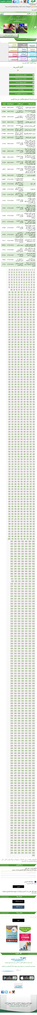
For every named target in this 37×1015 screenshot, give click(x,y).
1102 (22, 576)
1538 (15, 730)
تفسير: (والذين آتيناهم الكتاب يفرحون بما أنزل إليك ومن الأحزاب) (29, 200)
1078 (33, 569)
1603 (33, 755)
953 (15, 526)
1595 (12, 750)
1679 (12, 780)
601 (18, 429)
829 (9, 491)
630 (12, 436)
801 (12, 484)
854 (15, 499)
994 (27, 539)
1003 (26, 541)
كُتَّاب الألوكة (18, 953)
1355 (19, 666)
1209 (15, 613)
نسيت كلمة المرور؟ (32, 883)
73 (24, 284)
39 (26, 277)
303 (21, 347)
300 (30, 347)
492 (21, 399)
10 (16, 270)
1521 (26, 725)
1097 (15, 573)
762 (21, 474)
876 (30, 506)
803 (34, 486)
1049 (12, 556)
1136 (26, 588)
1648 (22, 770)
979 (18, 534)
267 (21, 337)
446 (24, 387)
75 (19, 284)
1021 (12, 546)
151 (18, 304)
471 (30, 394)
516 (30, 407)
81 (31, 287)
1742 (12, 803)
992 (34, 539)
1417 (22, 688)
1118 (16, 581)
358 (18, 362)
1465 (26, 705)
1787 (26, 820)
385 (18, 369)
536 (24, 412)
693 (12, 454)
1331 (30, 658)
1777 (12, 815)
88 (14, 287)
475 (18, 394)
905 (24, 514)
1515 (22, 723)
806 (24, 486)
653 (24, 444)
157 (27, 307)
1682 (26, 783)
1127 (33, 586)
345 (30, 359)
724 (27, 464)
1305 (22, 648)
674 (15, 449)
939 (30, 524)
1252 (12, 628)
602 (15, 429)
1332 (26, 658)
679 (27, 451)
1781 (22, 818)
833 (24, 494)
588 (30, 426)
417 (30, 379)
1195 (15, 608)
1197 (33, 611)
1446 (19, 698)
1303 (30, 648)
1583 (30, 748)
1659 (33, 775)
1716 (30, 795)
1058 (30, 561)
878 (24, 506)
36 (34, 277)
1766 (26, 813)
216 (12, 322)
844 (18, 496)
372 (30, 367)
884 (34, 509)
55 (14, 279)
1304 (26, 648)
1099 (33, 576)
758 (34, 474)
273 (30, 339)
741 (30, 469)
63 (21, 282)
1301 (12, 646)
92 (31, 289)
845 (15, 496)
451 (9, 387)
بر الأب (33, 179)
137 (34, 302)
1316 (33, 653)
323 (15, 352)
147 (30, 304)
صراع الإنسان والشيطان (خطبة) (30, 259)
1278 (19, 638)
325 (9, 352)
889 (18, 509)
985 (27, 536)
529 (18, 409)
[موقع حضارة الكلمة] (23, 50)
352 (9, 359)
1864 (26, 847)
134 (15, 299)
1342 (15, 661)
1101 (26, 576)
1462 (12, 703)
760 (27, 474)
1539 (12, 730)
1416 (26, 688)
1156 (30, 596)
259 (18, 334)
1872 (22, 850)
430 (18, 382)
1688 (30, 785)
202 (27, 319)
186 (21, 314)
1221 (22, 618)
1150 (26, 593)
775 (9, 476)
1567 (12, 740)
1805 (12, 825)
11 (14, 270)
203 (24, 319)
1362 (19, 668)
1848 (33, 843)
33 (14, 274)
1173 (19, 601)
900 (12, 511)
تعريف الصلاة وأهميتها (29, 133)
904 (27, 514)
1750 (33, 808)
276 (21, 339)
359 (15, 362)
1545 (15, 733)
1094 (26, 573)
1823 (22, 833)
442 (9, 384)
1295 (33, 646)
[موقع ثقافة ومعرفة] (13, 45)
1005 (19, 541)
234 (12, 327)
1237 (15, 623)
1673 (33, 780)
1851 (22, 843)
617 (24, 434)
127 (9, 297)
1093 (30, 573)
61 (26, 282)
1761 (19, 810)
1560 (12, 738)
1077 (12, 566)
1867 (15, 847)
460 (9, 389)
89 (11, 287)
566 (15, 419)
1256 (22, 631)
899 (15, 511)
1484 (33, 713)
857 (34, 501)
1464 (30, 705)
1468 (15, 705)
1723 (30, 798)
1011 (22, 544)
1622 (15, 760)
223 (18, 324)
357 (21, 362)
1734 (15, 800)
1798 (12, 823)
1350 (12, 663)
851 (24, 499)
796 (27, 484)
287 (15, 342)
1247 (30, 628)
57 (9, 279)
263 (34, 337)
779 (24, 479)
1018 (22, 546)
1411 (19, 686)
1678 (15, 780)
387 (12, 369)
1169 (33, 601)
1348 (19, 663)
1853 (15, 843)
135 (12, 299)
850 (27, 499)
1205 (30, 613)
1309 (33, 651)
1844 (22, 840)
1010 (26, 544)
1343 (12, 661)
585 (12, 424)
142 (18, 302)
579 (30, 424)
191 (34, 317)
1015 (33, 546)
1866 (19, 847)
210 (30, 322)
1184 (30, 606)
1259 (12, 631)
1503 (15, 718)
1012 (19, 544)
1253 (33, 631)
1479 (26, 711)
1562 (30, 740)
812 (34, 489)
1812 (12, 828)
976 (27, 534)
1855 (33, 845)
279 (12, 339)
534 (30, 412)
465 (21, 392)
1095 (22, 573)
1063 (12, 561)
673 (18, 449)
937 (9, 521)
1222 (19, 618)
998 (15, 539)
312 (21, 349)
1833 (12, 835)
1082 (19, 569)
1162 (33, 598)
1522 (22, 725)
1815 (26, 830)
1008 (33, 544)
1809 (22, 828)
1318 (26, 653)
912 (30, 516)
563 (24, 419)
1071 (33, 566)
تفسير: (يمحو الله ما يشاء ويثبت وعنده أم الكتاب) (30, 157)
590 (24, 426)
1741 (15, 803)
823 (27, 491)
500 (24, 402)
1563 (26, 740)
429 (21, 382)
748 (9, 469)
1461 (15, 703)
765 (12, 474)
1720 (15, 795)
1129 (26, 586)
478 (9, 394)
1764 (33, 813)
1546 (12, 733)
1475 (15, 708)
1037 (30, 554)
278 (15, 339)
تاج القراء (32, 189)
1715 (33, 795)
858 (30, 501)
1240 (30, 626)
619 (18, 434)
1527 (30, 728)
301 (27, 347)
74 (21, 284)
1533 (33, 730)
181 (9, 312)
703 (9, 456)
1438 (22, 696)
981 (12, 534)
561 (30, 419)
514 (9, 404)
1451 (26, 701)
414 (12, 377)
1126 (12, 583)
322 (18, 352)
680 (24, 451)
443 (34, 387)
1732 (22, 800)
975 (30, 534)
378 (12, 367)
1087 (26, 571)
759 (30, 474)
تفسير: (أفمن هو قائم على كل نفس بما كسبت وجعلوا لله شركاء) (29, 215)
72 (26, 284)
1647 (26, 770)
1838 (19, 838)
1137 (22, 588)
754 (18, 471)
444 (30, 387)
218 (34, 324)
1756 (12, 808)
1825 (15, 833)
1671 (15, 778)
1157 (26, 596)
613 (9, 431)
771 (21, 476)
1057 (33, 561)
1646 (30, 770)
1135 (30, 588)
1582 (33, 748)
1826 (12, 833)
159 (21, 307)
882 (12, 506)
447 (21, 387)
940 (27, 524)
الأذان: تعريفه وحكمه (30, 129)
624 (30, 436)
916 (18, 516)
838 (9, 494)
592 (18, 426)
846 (12, 496)
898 (18, 511)
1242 (22, 626)
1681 (30, 783)
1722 (33, 798)
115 (18, 294)
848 (34, 499)
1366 (30, 671)
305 (15, 347)
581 (24, 424)
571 (27, 421)
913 (27, 516)
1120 (33, 583)
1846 (15, 840)
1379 (33, 676)
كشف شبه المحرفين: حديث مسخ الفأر (29, 240)
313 (18, 349)
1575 (33, 745)
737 (15, 466)
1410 (22, 686)
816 (21, 489)
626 (24, 436)
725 (24, 464)
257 (24, 334)
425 (34, 382)
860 (24, 501)
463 (27, 392)
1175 (12, 601)
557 (15, 416)
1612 (26, 758)
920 (34, 519)
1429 (30, 693)
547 (18, 414)
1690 (22, 785)
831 (30, 494)
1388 (26, 678)
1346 (26, 663)
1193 (22, 608)
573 (21, 421)
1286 (15, 641)
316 (9, 349)
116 (15, 294)
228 (30, 327)
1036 (33, 554)
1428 (33, 693)
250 (18, 332)
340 (18, 357)
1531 (15, 728)
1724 (26, 798)
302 (24, 347)
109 (9, 292)
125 (15, 297)
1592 (22, 750)
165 (30, 309)
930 (30, 521)
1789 (19, 820)
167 (24, 309)
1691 (19, 785)
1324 (30, 656)
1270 (22, 636)
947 (34, 526)
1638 (33, 768)
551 (34, 416)
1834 (33, 838)
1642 (19, 768)
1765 (30, 813)
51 (24, 279)
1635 (19, 765)
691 (18, 454)
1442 (33, 698)
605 (34, 431)
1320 (19, 653)
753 (21, 471)
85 (21, 287)
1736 (33, 803)
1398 (15, 681)
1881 (15, 853)
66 (14, 282)
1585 (22, 748)
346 (27, 359)
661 (27, 446)
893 (34, 511)
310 (27, 349)
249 (21, 332)
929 (34, 521)
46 (9, 277)
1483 (12, 711)
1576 (30, 745)
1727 (15, 798)
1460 (19, 703)
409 (27, 377)
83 (26, 287)
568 (9, 419)
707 (24, 459)
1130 (22, 586)
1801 (26, 825)
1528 (26, 728)
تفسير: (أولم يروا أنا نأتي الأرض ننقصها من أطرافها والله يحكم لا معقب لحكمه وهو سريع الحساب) (29, 143)
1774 (22, 815)
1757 (33, 810)
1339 (26, 661)
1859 (19, 845)
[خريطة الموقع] (34, 7)
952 (18, 526)
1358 (33, 668)
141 (21, 302)
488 (34, 399)
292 (27, 344)
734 (24, 466)
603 (12, 429)
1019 (19, 546)
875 (34, 506)
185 (24, 314)
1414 (33, 688)
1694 (33, 788)
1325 (26, 656)
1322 (12, 653)
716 (24, 461)
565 (18, 419)
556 (18, 416)
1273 (12, 636)
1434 (12, 693)
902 (34, 514)
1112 (12, 578)
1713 (15, 793)
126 (12, 297)
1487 (22, 713)
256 (27, 334)
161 (15, 307)
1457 (30, 703)
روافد (22, 90)
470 (34, 394)
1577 (26, 745)
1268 (30, 636)
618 (21, 434)
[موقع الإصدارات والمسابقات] (23, 59)
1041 (15, 554)
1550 (22, 735)
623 (34, 436)
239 (24, 329)
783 (12, 479)
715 (27, 461)
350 (15, 359)
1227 (26, 621)
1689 (26, 785)
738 (12, 466)
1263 (22, 633)
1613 (22, 758)
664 (18, 446)
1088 (22, 571)
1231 (12, 621)
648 (12, 441)
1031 (26, 551)
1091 (12, 571)
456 (21, 389)
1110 (19, 578)
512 (15, 404)
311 (24, 349)
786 (30, 481)
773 (15, 476)
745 (18, 469)
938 (34, 524)
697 (27, 456)
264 (30, 337)
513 (12, 404)
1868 (12, 847)
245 (34, 332)
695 (34, 456)
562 (27, 419)
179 (15, 312)
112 (28, 294)
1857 (26, 845)
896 (24, 511)
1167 (15, 598)
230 (24, 327)
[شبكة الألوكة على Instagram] (24, 1)
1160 (15, 596)
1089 (19, 571)
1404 (19, 683)
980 (15, 534)
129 (30, 299)
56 (11, 279)
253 (9, 332)
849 (30, 499)
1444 (26, 698)
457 (18, 389)
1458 (26, 703)
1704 (22, 790)
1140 (12, 588)
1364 (12, 668)
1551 (19, 735)
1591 (26, 750)
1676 (22, 780)
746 (15, 469)
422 (15, 379)
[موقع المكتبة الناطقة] (32, 59)
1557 (22, 738)
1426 (15, 691)
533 (34, 412)
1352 (30, 666)
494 (15, 399)
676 (9, 449)
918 (12, 516)
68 (9, 282)
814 (27, 489)
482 (24, 397)
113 (25, 294)
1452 (22, 701)
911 (34, 516)
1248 (26, 628)
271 (9, 337)
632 (34, 439)
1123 (22, 583)
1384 (15, 676)
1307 (15, 648)
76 (16, 284)
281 (34, 342)
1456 (33, 703)
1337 (33, 661)
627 (21, 436)
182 (34, 314)
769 (27, 476)
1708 (33, 793)
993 (30, 539)
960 (21, 529)
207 (12, 319)
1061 (19, 561)
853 (18, 499)
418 (27, 379)
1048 (15, 556)
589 (27, 426)
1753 (22, 808)
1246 (33, 628)
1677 (19, 780)
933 (21, 521)
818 (15, 489)
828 (12, 491)
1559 (15, 738)
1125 (15, 583)
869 (24, 504)
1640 (26, 768)
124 (18, 297)
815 (24, 489)
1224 (12, 618)
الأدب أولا (33, 184)
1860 (15, 845)
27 (29, 274)
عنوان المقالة (31, 104)
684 (12, 451)
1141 (33, 591)
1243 (19, 626)
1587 (15, 748)
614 (34, 434)
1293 (15, 643)
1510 (15, 720)
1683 (22, 783)
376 (18, 367)
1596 (33, 753)
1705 (19, 790)
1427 (12, 691)
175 (27, 312)
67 (11, 282)
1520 (30, 725)
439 (18, 384)
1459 (22, 703)
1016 (30, 546)
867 (30, 504)
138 (30, 302)
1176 (33, 603)
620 (15, 434)
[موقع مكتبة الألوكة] (13, 55)
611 (15, 431)
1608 (15, 755)
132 (21, 299)
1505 (33, 720)
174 (30, 312)
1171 (26, 601)
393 (21, 372)
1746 (22, 805)
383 (24, 369)
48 (31, 279)
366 (21, 364)
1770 (12, 813)
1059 (26, 561)
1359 (30, 668)
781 (18, 479)
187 (18, 314)
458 (15, 389)
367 (18, 364)
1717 (26, 795)
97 (19, 289)
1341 (19, 661)
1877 (30, 853)
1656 (19, 773)
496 (9, 399)
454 (27, 389)
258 (21, 334)
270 (12, 337)
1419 (15, 688)
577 (9, 421)
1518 (12, 723)
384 (21, 369)
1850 (26, 843)
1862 (33, 847)
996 (21, 539)
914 (24, 516)
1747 (19, 805)
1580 (15, 745)
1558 (19, 738)
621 (12, 434)
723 (30, 464)
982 (9, 534)
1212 (30, 616)
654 (21, 444)
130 (27, 299)
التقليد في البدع (31, 175)
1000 (9, 539)
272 (34, 339)
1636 (15, 765)
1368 (22, 671)
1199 (26, 611)
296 (15, 344)
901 (9, 511)
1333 (22, 658)
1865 (22, 847)
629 (15, 436)
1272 (15, 636)
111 (30, 294)
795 (30, 484)
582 (21, 424)
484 (18, 397)
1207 (22, 613)
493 (18, 399)
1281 (33, 641)
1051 (30, 558)
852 (21, 499)
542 (34, 414)
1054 (19, 558)
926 (15, 519)
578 (34, 424)
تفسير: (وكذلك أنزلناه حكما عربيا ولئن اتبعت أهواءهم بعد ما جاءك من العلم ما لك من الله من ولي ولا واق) (29, 169)
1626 (26, 763)
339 (21, 357)
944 (15, 524)
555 (21, 416)
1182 (12, 603)
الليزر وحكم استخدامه (29, 126)
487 (9, 397)
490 (27, 399)
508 (27, 404)
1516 (19, 723)
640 (9, 439)
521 (15, 407)
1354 (22, 666)
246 (30, 332)
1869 (33, 850)
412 (18, 377)
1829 (26, 835)
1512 (33, 723)
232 (18, 327)
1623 (12, 760)
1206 (26, 613)
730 (9, 464)
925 (18, 519)
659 (34, 446)
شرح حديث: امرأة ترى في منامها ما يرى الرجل (29, 264)
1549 (26, 735)
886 (27, 509)
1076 (15, 566)
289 (9, 342)
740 (34, 469)
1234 (26, 623)
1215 (19, 616)
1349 (15, 663)
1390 (19, 678)
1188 (15, 606)
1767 (22, 813)
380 (34, 369)
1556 (26, 738)
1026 (19, 549)
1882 (12, 853)
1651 (12, 770)
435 (30, 384)
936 (12, 521)
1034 (15, 551)
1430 (26, 693)
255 (30, 334)
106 (18, 292)
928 (9, 519)
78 (11, 284)
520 (18, 407)
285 (21, 342)
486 (12, 397)
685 (9, 451)
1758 (30, 810)
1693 (12, 785)
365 (24, 364)
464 (24, 392)
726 (21, 464)
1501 (22, 718)
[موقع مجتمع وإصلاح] (32, 50)
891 (12, 509)
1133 (12, 586)
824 (24, 491)
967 (27, 531)
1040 (19, 554)
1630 (12, 763)
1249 (22, 628)
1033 (19, 551)
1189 (12, 606)
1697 (22, 788)
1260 (33, 633)
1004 (22, 541)
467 (15, 392)
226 (9, 324)
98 (16, 289)
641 (34, 441)
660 (30, 446)
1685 (15, 783)
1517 (15, 723)
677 (34, 451)
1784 (12, 818)
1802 (22, 825)
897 (21, 511)
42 (19, 277)
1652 (33, 773)
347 (24, 359)
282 (30, 342)
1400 (33, 683)
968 (24, 531)
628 (18, 436)
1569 (30, 743)
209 (34, 322)
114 (21, 294)
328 (27, 354)
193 (27, 317)
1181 (15, 603)
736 (18, 466)
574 (18, 421)
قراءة (4, 104)
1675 (26, 780)
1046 (22, 556)
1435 (33, 696)
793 (9, 481)
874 (9, 504)
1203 (12, 611)
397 (9, 372)
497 (34, 402)
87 (16, 287)
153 (12, 304)
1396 (22, 681)
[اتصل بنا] (34, 10)
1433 (15, 693)
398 (34, 374)
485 (15, 397)
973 (9, 531)
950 (24, 526)
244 (9, 329)
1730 (30, 800)
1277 (22, 638)
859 (27, 501)
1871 (26, 850)
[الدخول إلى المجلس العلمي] (24, 40)
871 (18, 504)
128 (34, 299)
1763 (12, 810)
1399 (12, 681)
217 (9, 322)
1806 (33, 828)
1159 (19, 596)
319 (27, 352)
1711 (22, 793)
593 (15, 426)
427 (27, 382)
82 (29, 287)
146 (34, 304)
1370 (15, 671)
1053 (22, 558)
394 (18, 372)
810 (12, 486)
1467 (19, 705)
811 (9, 486)
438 (21, 384)
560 (34, 419)
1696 (26, 788)
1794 (26, 823)
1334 (19, 658)
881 (15, 506)
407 (34, 377)
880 (18, 506)
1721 (12, 795)
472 (27, 394)
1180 (19, 603)
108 (12, 292)
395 (15, 372)
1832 (15, 835)
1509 (19, 720)
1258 (15, 631)
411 (21, 377)
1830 (22, 835)
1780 (26, 818)
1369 (19, 671)
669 (30, 449)
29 (24, 274)
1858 (22, 845)
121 (27, 297)
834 (21, 494)
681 (21, 451)
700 (18, 456)
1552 (15, 735)
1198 (30, 611)
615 (30, 434)
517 (27, 407)
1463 (33, 705)
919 (9, 516)
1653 (30, 773)
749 (34, 471)
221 (24, 324)
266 (24, 337)
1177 (30, 603)
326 (34, 354)
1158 (22, 596)
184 (27, 314)
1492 (30, 715)
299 (34, 347)
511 (18, 404)
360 (12, 362)
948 (30, 526)
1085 (33, 571)
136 (9, 299)
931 (27, 521)
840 (30, 496)
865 (9, 501)
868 (27, 504)
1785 (33, 820)
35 (9, 274)
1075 (19, 566)
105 (21, 292)
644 (24, 441)
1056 (12, 558)
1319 (22, 653)
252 (12, 332)
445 (27, 387)
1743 (33, 805)
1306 (19, 648)
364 (27, 364)
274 (27, 339)
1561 (33, 740)
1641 (22, 768)
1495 (19, 715)
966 (30, 531)
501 (21, 402)
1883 (33, 855)
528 (21, 409)
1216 (15, 616)
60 (29, 282)
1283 (26, 641)
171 (12, 309)
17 (26, 272)
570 (30, 421)
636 (21, 439)
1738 (26, 803)
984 (30, 536)
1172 (22, 601)
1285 (19, 641)
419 (24, 379)
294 (21, 344)
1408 (30, 686)
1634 (22, 765)
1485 (30, 713)
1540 (33, 733)
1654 (26, 773)
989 (15, 536)
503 (15, 402)
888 (21, 509)
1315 (12, 651)
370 (9, 364)
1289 (30, 643)
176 (24, 312)
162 (12, 307)
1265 (15, 633)
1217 (12, 616)
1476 (12, 708)
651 (30, 444)
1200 (22, 611)
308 (34, 349)
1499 (30, 718)
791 (15, 481)
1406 (12, 683)
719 (15, 461)
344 (34, 359)
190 (9, 314)
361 (9, 362)
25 (34, 274)
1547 (33, 735)
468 (12, 392)
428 (24, 382)
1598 (26, 753)
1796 (19, 823)
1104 (15, 576)
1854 (12, 843)
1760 (22, 810)
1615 (15, 758)
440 (15, 384)
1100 (30, 576)
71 (29, 284)
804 (30, 486)
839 (34, 496)
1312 (22, 651)
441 (12, 384)
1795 (22, 823)
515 (34, 407)
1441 (12, 696)
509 (24, 404)
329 (24, 354)
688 (27, 454)
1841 (33, 840)
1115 (26, 581)
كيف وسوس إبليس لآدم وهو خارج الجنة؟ (30, 245)
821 (34, 491)
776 (34, 479)
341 (15, 357)
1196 (12, 608)
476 (15, 394)
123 (21, 297)
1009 (30, 544)
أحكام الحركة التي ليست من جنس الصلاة (30, 255)
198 (12, 317)
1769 (15, 813)
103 (27, 292)
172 (9, 309)
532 (9, 409)
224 (15, 324)
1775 (19, 815)
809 (15, 486)
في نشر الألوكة (19, 906)
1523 (19, 725)
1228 (22, 621)
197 (15, 317)
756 (12, 471)
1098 (12, 573)
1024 (26, 549)
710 (15, 459)
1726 (19, 798)
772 (18, 476)
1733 (19, 800)
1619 (26, 760)
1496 (15, 715)
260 (15, 334)
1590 (30, 750)
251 (15, 332)
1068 (19, 563)
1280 (12, 638)
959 (24, 529)
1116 (23, 581)
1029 (33, 551)
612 (12, 431)
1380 (30, 676)
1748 (15, 805)
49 (29, 279)
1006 (15, 541)
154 (9, 304)
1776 (15, 815)
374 (24, 367)
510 (21, 404)
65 (16, 282)
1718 (22, 795)
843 (21, 496)
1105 (12, 576)
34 (11, 274)
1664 (15, 775)
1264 (19, 633)
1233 (30, 623)
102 (30, 292)
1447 (15, 698)
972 (12, 531)
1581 (12, 745)
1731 (26, 800)
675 (12, 449)
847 (9, 496)
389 (34, 372)
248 (24, 332)
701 (15, 456)
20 (19, 272)
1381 (26, 676)
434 (34, 384)
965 (34, 531)
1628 (19, 763)
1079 (30, 569)
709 (18, 459)
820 (9, 489)
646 (18, 441)
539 (15, 412)
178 (18, 312)
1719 (19, 795)
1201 (19, 611)
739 (9, 466)
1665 (12, 775)
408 (30, 377)
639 (12, 439)
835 (18, 494)
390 (30, 372)
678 (30, 451)
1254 (30, 631)
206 (15, 319)
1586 (19, 748)
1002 (30, 541)
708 (21, 459)
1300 (15, 646)
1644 (12, 768)
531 (12, 409)
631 (9, 436)
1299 (19, 646)
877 (27, 506)
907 (18, 514)
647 (15, 441)
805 (27, 486)
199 (9, 317)
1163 (30, 598)
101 (34, 292)
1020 (15, 546)
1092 (33, 573)
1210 (12, 613)
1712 (19, 793)
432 (12, 382)
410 (24, 377)
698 (24, 456)
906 (21, 514)
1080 (26, 569)
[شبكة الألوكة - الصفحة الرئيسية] (28, 7)
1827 (33, 835)
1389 (22, 678)
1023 (30, 549)
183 (30, 314)
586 (9, 424)
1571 (22, 743)
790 (18, 481)
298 (9, 344)
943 (18, 524)
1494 (22, 715)
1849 (30, 843)
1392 (12, 678)
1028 (12, 549)
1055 (15, 558)
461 (34, 392)
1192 (26, 608)
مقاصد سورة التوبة (30, 107)
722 (34, 464)
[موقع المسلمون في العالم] (32, 55)
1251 (15, 628)
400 (27, 374)
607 (27, 431)
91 (34, 289)
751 (27, 471)
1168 (12, 598)
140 (24, 302)
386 (15, 369)
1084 (12, 569)
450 (12, 387)
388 (9, 369)
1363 (15, 668)
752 (24, 471)
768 (30, 476)
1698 (19, 788)
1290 (26, 643)
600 (21, 429)
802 (9, 484)
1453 (19, 701)
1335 (15, 658)
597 (30, 429)
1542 (26, 733)
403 (18, 374)
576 (12, 421)
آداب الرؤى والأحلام (30, 122)
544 (27, 414)
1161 (12, 596)
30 (21, 274)
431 (15, 382)
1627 (22, 763)
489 (30, 399)
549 (12, 414)
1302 (33, 648)
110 (34, 294)
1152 (19, 593)
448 (18, 387)
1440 (15, 696)
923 (24, 519)
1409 (26, 686)
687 (30, 454)
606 (30, 431)
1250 (19, 628)
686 (34, 454)
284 (24, 342)
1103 (19, 576)
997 (18, 539)
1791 (12, 820)
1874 (15, 850)
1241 (26, 626)
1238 (12, 623)
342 (12, 357)
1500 (26, 718)
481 (27, 397)
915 (21, 516)
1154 (12, 593)
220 (27, 324)
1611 (30, 758)
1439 (19, 696)
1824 (19, 833)
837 (12, 494)
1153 (15, 593)
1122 (26, 583)
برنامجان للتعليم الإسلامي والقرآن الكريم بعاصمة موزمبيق (18, 967)
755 (15, 471)
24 (9, 272)
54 (16, 279)
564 (21, 419)
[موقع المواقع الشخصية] (23, 55)
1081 (22, 569)
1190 (33, 608)
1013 (15, 544)
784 (9, 479)
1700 (12, 788)
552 (30, 416)
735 (21, 466)
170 (15, 309)
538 (18, 412)
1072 (30, 566)
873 (12, 504)
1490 (12, 713)
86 (19, 287)
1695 (30, 788)
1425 (19, 691)
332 (15, 354)
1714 (12, 793)
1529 (22, 728)
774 (12, 476)
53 (19, 279)
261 (12, 334)
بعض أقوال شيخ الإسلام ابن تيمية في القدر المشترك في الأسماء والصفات (30, 117)
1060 (22, 561)
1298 (22, 646)
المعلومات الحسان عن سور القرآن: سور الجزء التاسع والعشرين (29, 234)
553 (27, 416)
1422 (30, 691)
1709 (30, 793)
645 (21, 441)
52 (21, 279)
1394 (30, 681)
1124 (19, 583)
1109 (22, 578)
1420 (12, 688)
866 (34, 504)
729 (12, 464)
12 (12, 270)
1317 (30, 653)
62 (24, 282)
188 (15, 314)
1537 (19, 730)
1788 (22, 820)
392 (24, 372)
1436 (30, 696)
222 (21, 324)
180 (12, 312)
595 (9, 426)
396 (12, 372)
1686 (12, 783)
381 (30, 369)
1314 (15, 651)
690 (21, 454)
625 (27, 436)
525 (30, 409)
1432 (19, 693)
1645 (33, 770)
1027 (15, 549)
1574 (12, 743)
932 (24, 521)
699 (21, 456)
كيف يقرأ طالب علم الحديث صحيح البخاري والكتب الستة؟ (29, 250)
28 (26, 274)
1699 (15, 788)
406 (9, 374)
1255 (26, 631)
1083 (15, 569)
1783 (15, 818)
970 (18, 531)
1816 (22, 830)
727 (18, 464)
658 (9, 444)
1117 (19, 581)
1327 (19, 656)
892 (9, 509)
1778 (33, 818)
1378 (12, 673)
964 (9, 529)
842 (24, 496)
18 (24, 272)
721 (9, 461)
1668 (26, 778)
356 (24, 362)
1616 (12, 758)
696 (30, 456)
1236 (19, 623)
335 (34, 357)
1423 (26, 691)
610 (18, 431)
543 (30, 414)
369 (12, 364)
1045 (26, 556)
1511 (12, 720)
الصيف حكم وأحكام (30, 137)
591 (21, 426)
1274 (33, 638)
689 (24, 454)
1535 (26, 730)
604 (9, 429)
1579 (19, 745)
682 (18, 451)
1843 (26, 840)
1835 (30, 838)
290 (34, 344)
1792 (33, 823)
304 (18, 347)
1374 (26, 673)
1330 (33, 658)
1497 (12, 715)
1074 (22, 566)
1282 (30, 641)
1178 (26, 603)
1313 (19, 651)
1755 (15, 808)
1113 (33, 581)
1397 (19, 681)
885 (30, 509)
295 (18, 344)
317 (34, 352)
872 (15, 504)
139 (27, 302)
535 (27, 412)
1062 (15, 561)
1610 (33, 758)
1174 (15, 601)
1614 (19, 758)
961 (18, 529)
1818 (15, 830)
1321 (15, 653)
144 (12, 302)
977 (24, 534)
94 (26, 289)
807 (21, 486)
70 (31, 284)
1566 (15, 740)
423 (12, 379)
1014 (12, 544)
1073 (26, 566)
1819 (12, 830)
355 (27, 362)
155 (34, 307)
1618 (30, 760)
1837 (22, 838)
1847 (12, 840)
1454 (15, 701)
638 (15, 439)
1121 (30, 583)
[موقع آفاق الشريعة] (23, 45)
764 (15, 474)
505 (9, 402)
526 (27, 409)
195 (21, 317)
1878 (26, 853)
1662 (22, 775)
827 (15, 491)
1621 (19, 760)
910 (9, 514)
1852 (19, 843)
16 (29, 272)
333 (12, 354)
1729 (33, 800)
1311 (26, 651)
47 (34, 279)
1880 (19, 853)
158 (24, 307)
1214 (22, 616)
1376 (19, 673)
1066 (26, 563)
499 (27, 402)
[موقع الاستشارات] (13, 50)
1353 (26, 666)
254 (34, 334)
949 (27, 526)
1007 (12, 541)
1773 (26, 815)
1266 (12, 633)
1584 (26, 748)
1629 (15, 763)
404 (15, 374)
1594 (15, 750)
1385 (12, 676)
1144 (22, 591)
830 (34, 494)
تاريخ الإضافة (10, 104)
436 (27, 384)
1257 (19, 631)
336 (30, 357)
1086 (30, 571)
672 (21, 449)
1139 (15, 588)
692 (15, 454)
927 (12, 519)
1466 (22, 705)
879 (21, 506)
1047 (19, 556)
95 (24, 289)
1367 (26, 671)
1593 (19, 750)
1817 (19, 830)
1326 (22, 656)
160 (18, 307)
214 (18, 322)
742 (27, 469)
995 (24, 539)
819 (12, 489)
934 (18, 521)
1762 (15, 810)
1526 (33, 728)
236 (34, 329)
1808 (26, 828)
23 (11, 272)
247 (27, 332)
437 (24, 384)
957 (30, 529)
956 (34, 529)
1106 (33, 578)
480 (30, 397)
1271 (19, 636)
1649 (19, 770)
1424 (22, 691)
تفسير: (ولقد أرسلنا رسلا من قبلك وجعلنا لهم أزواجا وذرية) (30, 162)
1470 (33, 708)
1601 (15, 753)
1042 (12, 554)
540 (12, 412)
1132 (15, 586)
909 (12, 514)
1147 (12, 591)
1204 (33, 613)
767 (34, 476)
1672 (12, 778)
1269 (26, 636)
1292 (19, 643)
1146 (15, 591)
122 (24, 297)
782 (15, 479)
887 (24, 509)
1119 (12, 581)
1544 (19, 733)
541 (9, 412)
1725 (22, 798)
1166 (19, 598)
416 (34, 379)
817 (18, 489)
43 (16, 277)
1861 (12, 845)
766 (9, 474)
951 (21, 526)
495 (12, 399)
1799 (33, 825)
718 (18, 461)
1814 (30, 830)
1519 (33, 725)
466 (18, 392)
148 (27, 304)
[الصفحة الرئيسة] (36, 7)
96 (21, 289)
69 (34, 284)
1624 (33, 763)
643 (27, 441)
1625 (30, 763)
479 (34, 397)
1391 (15, 678)
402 (21, 374)
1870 (30, 850)
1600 (19, 753)
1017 (26, 546)
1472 (26, 708)
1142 (30, 591)
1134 (33, 588)
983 (34, 536)
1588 (12, 748)
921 (30, 519)
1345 (30, 663)
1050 (33, 558)
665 (15, 446)
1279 (15, 638)
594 (12, 426)
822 (30, 491)
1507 (26, 720)
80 (34, 287)
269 (15, 337)
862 (18, 501)
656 (15, 444)
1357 (12, 666)
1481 (19, 711)
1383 (19, 676)
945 (12, 524)
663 (21, 446)
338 (24, 357)
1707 (12, 790)
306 (12, 347)
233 (15, 327)
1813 (33, 830)
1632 (30, 765)
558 (12, 416)
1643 (15, 768)
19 (21, 272)
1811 (15, 828)
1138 (19, 588)
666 (12, 446)
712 (9, 459)
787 (27, 481)
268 (18, 337)
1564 (22, 740)
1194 (19, 608)
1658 (12, 773)
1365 (33, 671)
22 (14, 272)
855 (12, 499)
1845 (19, 840)
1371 (12, 671)
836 (15, 494)
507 (30, 404)
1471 (30, 708)
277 (18, 339)
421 (18, 379)
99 (14, 289)
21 (16, 272)
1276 (26, 638)
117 (12, 294)
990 (12, 536)
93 (29, 289)
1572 (19, 743)
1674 (30, 780)
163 (9, 307)
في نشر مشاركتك (18, 901)
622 (9, 434)
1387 (30, 678)
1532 (12, 728)
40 (24, 277)
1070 (12, 563)
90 (9, 287)
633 (30, 439)
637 (18, 439)
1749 (12, 805)
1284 (22, 641)
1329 (12, 656)
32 (16, 274)
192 (30, 317)
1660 (30, 775)
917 (15, 516)
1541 (30, 733)
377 (15, 367)
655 (18, 444)
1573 (15, 743)
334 (9, 354)
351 (12, 359)
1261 (30, 633)
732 (30, 466)
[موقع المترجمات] (13, 59)
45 (11, 277)
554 (24, 416)
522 (12, 407)
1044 (30, 556)
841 (27, 496)
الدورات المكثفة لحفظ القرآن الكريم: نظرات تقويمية (30, 194)
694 (9, 454)
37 (31, 277)
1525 (12, 725)
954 (12, 526)
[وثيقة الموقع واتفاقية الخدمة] (12, 7)
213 (21, 322)
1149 (30, 593)
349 (18, 359)
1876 (33, 853)
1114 (30, 581)
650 (34, 444)
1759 (26, 810)
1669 (22, 778)
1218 (33, 618)
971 (15, 531)
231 (21, 327)
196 (18, 317)
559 (9, 416)
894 (30, 511)
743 (24, 469)
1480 (22, 711)
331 (18, 354)
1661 (26, 775)
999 (12, 539)
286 (18, 342)
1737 (30, 803)
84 (24, 287)
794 (34, 484)
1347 (22, 663)
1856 (30, 845)
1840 (12, 838)
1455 (12, 701)
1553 (12, 735)
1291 (22, 643)
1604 (30, 755)
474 (21, 394)
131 (24, 299)
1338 (30, 661)
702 (12, 456)
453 (30, 389)
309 (30, 349)
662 (24, 446)
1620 (22, 760)
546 (21, 414)
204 (21, 319)
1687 (33, 785)
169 (18, 309)
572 (24, 421)
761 (24, 474)
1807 (30, 828)
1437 (26, 696)
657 (12, 444)
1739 (22, 803)
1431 (22, 693)
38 (29, 277)
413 (15, 377)
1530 (19, 728)
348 (21, 359)
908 (15, 514)
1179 (22, 603)
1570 (26, 743)
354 (30, 362)
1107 (30, 578)
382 (27, 369)
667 (9, 446)
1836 (26, 838)
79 (9, 284)
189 (12, 314)
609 (21, 431)
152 (15, 304)
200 (34, 319)
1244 (15, 626)
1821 (30, 833)
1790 (15, 820)
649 (9, 441)
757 (9, 471)
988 (18, 536)
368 (15, 364)
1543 (22, 733)
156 (30, 307)
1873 (19, 850)
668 (34, 449)
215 (15, 322)
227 (34, 327)
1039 (22, 554)
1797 (15, 823)
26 (31, 274)
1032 (22, 551)
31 (19, 274)
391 (27, 372)
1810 (19, 828)
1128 (30, 586)
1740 (19, 803)
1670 (19, 778)
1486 (26, 713)
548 (15, 414)
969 (21, 531)
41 (21, 277)
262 (9, 334)
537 (21, 412)
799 (18, 484)
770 (24, 476)
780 (21, 479)
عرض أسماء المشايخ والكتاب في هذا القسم (24, 99)
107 (15, 292)
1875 (12, 850)
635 (24, 439)
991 (9, 536)
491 (24, 399)
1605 (26, 755)
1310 (30, 651)
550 (9, 414)
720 (12, 461)
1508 (22, 720)
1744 (30, 805)
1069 (15, 563)
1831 (19, 835)
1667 (30, 778)
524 (34, 409)
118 (9, 294)
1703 (26, 790)
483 (21, 397)
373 (27, 367)
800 (15, 484)
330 (21, 354)
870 (21, 504)
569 (34, 421)
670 (27, 449)
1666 (33, 778)
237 (30, 329)
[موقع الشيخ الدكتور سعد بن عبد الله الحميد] (18, 19)
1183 (33, 606)
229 (27, 327)
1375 (22, 673)
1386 (33, 678)
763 (18, 474)
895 (27, 511)
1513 (30, 723)
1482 (15, 711)
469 (9, 392)
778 (27, 479)
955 (9, 526)
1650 (15, 770)
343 (9, 357)
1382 (22, 676)
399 (30, 374)
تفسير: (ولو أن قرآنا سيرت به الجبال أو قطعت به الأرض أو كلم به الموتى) (30, 228)
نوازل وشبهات (22, 82)
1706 (15, 790)
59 (31, 282)
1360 (26, 668)
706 (27, 459)
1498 (33, 718)
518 (24, 407)
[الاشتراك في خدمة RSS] (32, 7)
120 (30, 297)
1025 (22, 549)
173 (34, 312)
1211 (33, 616)
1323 (33, 656)
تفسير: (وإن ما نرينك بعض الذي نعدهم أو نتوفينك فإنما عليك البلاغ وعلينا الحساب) (30, 151)
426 (30, 382)
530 (15, 409)
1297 (26, 646)
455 (24, 389)
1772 (30, 815)
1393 (33, 681)
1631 (33, 765)
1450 (30, 701)
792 (12, 481)
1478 (30, 711)
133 (18, 299)
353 (34, 362)
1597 (30, 753)
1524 (15, 725)
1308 (12, 648)
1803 (19, 825)
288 (12, 342)
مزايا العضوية (25, 891)
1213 (26, 616)
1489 (15, 713)
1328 (15, 656)
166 (27, 309)
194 (24, 317)
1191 (30, 608)
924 (21, 519)
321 (21, 352)
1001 (33, 541)
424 (9, 379)
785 (34, 481)
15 (31, 272)
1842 (30, 840)
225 (12, 324)
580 (27, 424)
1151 (22, 593)
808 (18, 486)
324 (12, 352)
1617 (33, 760)
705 (30, 459)
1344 (33, 663)
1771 (33, 815)
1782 (19, 818)
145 (9, 302)
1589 (33, 750)
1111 (16, 578)
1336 (12, 658)
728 (15, 464)
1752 (26, 808)
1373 (30, 673)
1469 (12, 705)
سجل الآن (34, 893)
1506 (30, 720)
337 (27, 357)
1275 (30, 638)
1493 (26, 715)
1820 (33, 833)
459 (12, 389)
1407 (33, 686)
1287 (12, 641)
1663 (19, 775)
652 (27, 444)
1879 (22, 853)
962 (15, 529)
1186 (22, 606)
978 (21, 534)
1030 (30, 551)
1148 (33, 593)
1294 (12, 643)
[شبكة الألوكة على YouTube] (21, 1)
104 (24, 292)
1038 (26, 554)
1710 (26, 793)
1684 (19, 783)
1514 (26, 723)
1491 (33, 715)
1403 (22, 683)
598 (27, 429)
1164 (26, 598)
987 (21, 536)
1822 (26, 833)
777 (30, 479)
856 (9, 499)
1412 (15, 686)
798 (21, 484)
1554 (33, 738)
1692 (15, 785)
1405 (15, 683)
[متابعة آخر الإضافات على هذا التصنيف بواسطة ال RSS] (18, 70)
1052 (26, 558)
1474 (19, 708)
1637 (12, 765)
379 (9, 367)
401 (24, 374)
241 (18, 329)
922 (27, 519)
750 (30, 471)
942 (21, 524)
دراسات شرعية (23, 78)
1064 (33, 563)
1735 (12, 800)
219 (30, 324)
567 (12, 419)
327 (30, 354)
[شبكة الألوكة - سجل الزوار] (22, 7)
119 (34, 297)
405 (12, 374)
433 (9, 382)
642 (30, 441)
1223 (15, 618)
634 (27, 439)
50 (26, 279)
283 (27, 342)
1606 (22, 755)
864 (12, 501)
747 (12, 469)
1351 (33, 666)
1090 (15, 571)
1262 (26, 633)
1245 (12, 626)
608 (24, 431)
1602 (12, 753)
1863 (30, 847)
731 (34, 466)
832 (27, 494)
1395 (26, 681)
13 (9, 270)
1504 (12, 718)
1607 (19, 755)
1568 (33, 743)
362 (34, 364)
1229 (19, 621)
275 (24, 339)
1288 (33, 643)
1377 (15, 673)
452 (34, 389)
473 (24, 394)
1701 (33, 790)
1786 (30, 820)
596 (34, 429)
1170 (30, 601)
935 (15, 521)
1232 (33, 623)
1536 (22, 730)
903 (30, 514)
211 (27, 322)
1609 (12, 755)
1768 (19, 813)
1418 (19, 688)
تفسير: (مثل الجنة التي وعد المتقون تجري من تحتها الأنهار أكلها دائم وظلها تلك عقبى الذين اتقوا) (30, 208)
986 (24, 536)
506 (34, 404)
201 (30, 319)
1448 (12, 698)
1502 (19, 718)
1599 (22, 753)
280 (9, 339)
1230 (15, 621)
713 (34, 461)
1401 (30, 683)
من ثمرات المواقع (22, 93)
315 (12, 349)
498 (30, 402)
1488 (19, 713)
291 (30, 344)
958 (27, 529)
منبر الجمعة (23, 86)
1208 (19, 613)
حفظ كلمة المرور (28, 881)
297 (12, 344)
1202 (15, 611)
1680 (33, 783)
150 (21, 304)
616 (27, 434)
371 (34, 367)
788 (24, 481)
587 (34, 426)
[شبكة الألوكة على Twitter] (17, 1)
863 (15, 501)
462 (30, 392)
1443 (30, 698)
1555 (30, 738)
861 (21, 501)
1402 (26, 683)
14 (34, 272)
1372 (33, 673)
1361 (22, 668)
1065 (30, 563)
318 (30, 352)
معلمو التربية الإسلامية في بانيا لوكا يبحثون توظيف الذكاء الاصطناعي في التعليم (18, 963)
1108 (26, 578)
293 (24, 344)
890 (15, 509)
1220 (26, 618)
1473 (22, 708)
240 (21, 329)
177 (21, 312)
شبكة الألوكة (33, 63)
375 (21, 367)
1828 (30, 835)
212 (24, 322)
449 (15, 387)
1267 (33, 636)
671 (24, 449)
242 (15, 329)
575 (15, 421)
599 (24, 429)
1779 (30, 818)
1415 (30, 688)
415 (9, 377)
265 (27, 337)
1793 (30, 823)
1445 (22, 698)
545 (24, 414)
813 (30, 489)
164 (34, 309)
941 (24, 524)
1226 (30, 621)
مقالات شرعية (23, 75)
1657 (15, 773)
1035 (12, 551)
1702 (30, 790)
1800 (30, 825)
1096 (19, 573)
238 (27, 329)
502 (18, 402)
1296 (30, 646)
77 (14, 284)
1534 (30, 730)
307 (9, 347)
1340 (22, 661)
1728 (12, 798)
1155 (33, 596)
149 (24, 304)
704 (34, 459)
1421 (33, 691)
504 (12, 402)
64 (19, 282)
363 (30, 364)
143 (15, 302)
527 (24, 409)
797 (24, 484)
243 (12, 329)
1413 (12, 686)
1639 (30, 768)
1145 (19, 591)
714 (30, 461)
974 (34, 534)
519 (21, 407)
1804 (15, 825)
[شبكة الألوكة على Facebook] (14, 1)
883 (9, 506)
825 (21, 491)
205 (18, 319)
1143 (26, 591)
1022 (33, 549)
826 (18, 491)
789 (21, 481)
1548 (30, 735)
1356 (15, 666)
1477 (33, 711)
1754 (19, 808)
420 (21, 379)
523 (9, 407)
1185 (26, 606)
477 (12, 394)
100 (11, 289)
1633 (26, 765)
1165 (22, 598)
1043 (33, 556)
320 (24, 352)
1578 (22, 745)
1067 (22, 563)
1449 (33, 701)
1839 (15, 838)
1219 (30, 618)
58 (34, 282)
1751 (30, 808)
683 (15, 451)
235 (9, 327)
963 (12, 529)
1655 (22, 773)
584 (15, 424)
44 (14, 277)
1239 (33, 626)
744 (21, 469)
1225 (33, 621)
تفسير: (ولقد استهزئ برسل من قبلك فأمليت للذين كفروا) (29, 221)
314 (15, 349)
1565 (19, 740)
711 (12, 459)
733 (27, 466)
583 (18, 424)
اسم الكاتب (20, 104)
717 (21, 461)
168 (21, 309)
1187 (19, 606)
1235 (22, 623)
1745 (26, 805)
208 (9, 319)
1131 (19, 586)
